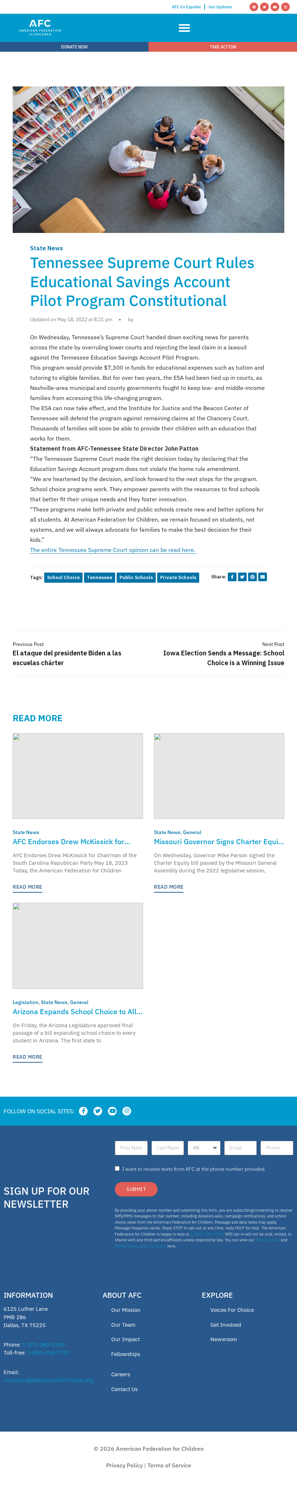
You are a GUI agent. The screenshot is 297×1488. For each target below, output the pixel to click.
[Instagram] (285, 7)
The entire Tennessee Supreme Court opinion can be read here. (113, 549)
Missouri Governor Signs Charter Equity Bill (219, 842)
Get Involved (225, 1324)
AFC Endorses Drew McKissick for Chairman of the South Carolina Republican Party (68, 842)
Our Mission (126, 1309)
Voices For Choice (232, 1309)
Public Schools (136, 577)
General (192, 832)
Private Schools (178, 577)
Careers (120, 1374)
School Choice (63, 577)
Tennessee (99, 577)
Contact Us (124, 1389)
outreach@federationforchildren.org (48, 1380)
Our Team (123, 1324)
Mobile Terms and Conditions (140, 1246)
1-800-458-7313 (207, 1234)
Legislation (25, 1002)
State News (46, 248)
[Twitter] (264, 7)
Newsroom (223, 1339)
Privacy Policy (267, 1239)
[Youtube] (275, 7)
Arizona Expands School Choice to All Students (75, 1012)
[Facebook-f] (83, 1111)
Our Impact (125, 1339)
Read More (27, 887)
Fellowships (125, 1354)
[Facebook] (254, 7)
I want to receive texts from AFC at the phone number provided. (194, 1169)
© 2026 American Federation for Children (149, 1448)
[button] (184, 28)
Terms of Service (169, 1465)
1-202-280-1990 (43, 1344)
